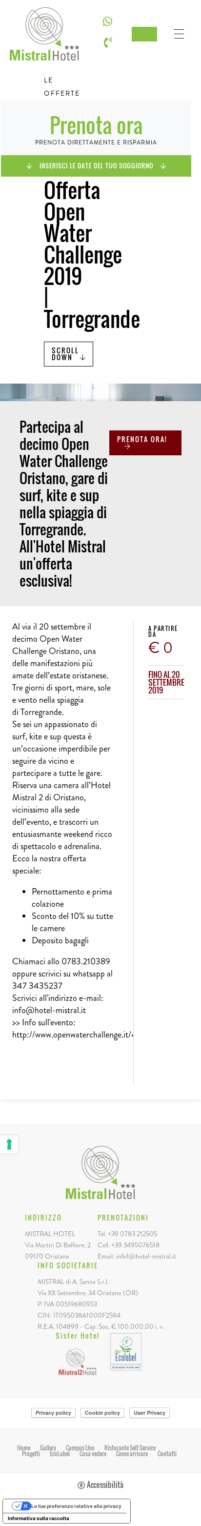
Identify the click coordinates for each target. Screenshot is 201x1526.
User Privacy (149, 1412)
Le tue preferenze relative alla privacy (76, 1506)
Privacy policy (53, 1412)
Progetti (31, 1454)
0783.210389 (85, 961)
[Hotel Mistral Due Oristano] (77, 1360)
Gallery (48, 1448)
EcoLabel (60, 1454)
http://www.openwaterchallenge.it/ (71, 1034)
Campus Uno (80, 1448)
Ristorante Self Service (130, 1448)
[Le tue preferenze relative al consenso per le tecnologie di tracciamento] (9, 1144)
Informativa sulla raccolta (38, 1518)
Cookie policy (102, 1412)
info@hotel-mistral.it (49, 1010)
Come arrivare (132, 1454)
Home (23, 1448)
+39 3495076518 (135, 1245)
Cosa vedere (93, 1454)
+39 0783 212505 (132, 1234)
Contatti (167, 1454)
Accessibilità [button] (105, 1485)
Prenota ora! (142, 439)
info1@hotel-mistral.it (146, 1256)
